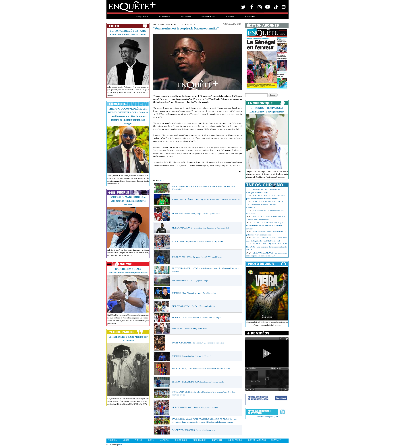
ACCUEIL (112, 440)
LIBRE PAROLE (235, 440)
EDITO (151, 440)
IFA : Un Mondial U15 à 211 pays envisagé (190, 280)
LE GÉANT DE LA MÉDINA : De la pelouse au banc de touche (198, 382)
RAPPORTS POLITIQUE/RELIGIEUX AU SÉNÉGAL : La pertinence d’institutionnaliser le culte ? (266, 247)
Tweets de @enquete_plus (267, 416)
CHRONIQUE (181, 440)
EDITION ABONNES (257, 440)
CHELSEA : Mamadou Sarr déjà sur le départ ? (191, 356)
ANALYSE (164, 440)
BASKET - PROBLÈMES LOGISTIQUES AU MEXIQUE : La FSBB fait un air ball (206, 199)
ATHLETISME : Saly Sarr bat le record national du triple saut (197, 241)
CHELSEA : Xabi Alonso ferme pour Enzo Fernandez (194, 293)
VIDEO (126, 440)
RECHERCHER (199, 440)
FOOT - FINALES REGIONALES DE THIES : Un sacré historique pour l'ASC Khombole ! (264, 204)
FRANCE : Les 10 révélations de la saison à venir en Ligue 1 (197, 317)
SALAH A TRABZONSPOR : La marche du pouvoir (193, 430)
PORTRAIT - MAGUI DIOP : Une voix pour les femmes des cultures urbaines (128, 201)
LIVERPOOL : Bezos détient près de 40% (189, 328)
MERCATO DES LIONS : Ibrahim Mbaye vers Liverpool (195, 407)
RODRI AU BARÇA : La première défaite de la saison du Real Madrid (201, 368)
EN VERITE (217, 440)
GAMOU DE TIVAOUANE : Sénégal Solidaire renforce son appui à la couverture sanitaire (264, 226)
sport (162, 180)
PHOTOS (138, 440)
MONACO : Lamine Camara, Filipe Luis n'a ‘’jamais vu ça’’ (196, 213)
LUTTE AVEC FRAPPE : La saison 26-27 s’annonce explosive (198, 343)
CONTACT (276, 440)
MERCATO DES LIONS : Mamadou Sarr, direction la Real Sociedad (200, 228)
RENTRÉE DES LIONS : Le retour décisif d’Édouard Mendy (197, 257)
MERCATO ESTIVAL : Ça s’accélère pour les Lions (193, 306)
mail (120, 444)
